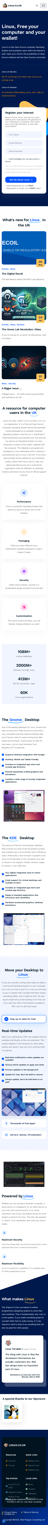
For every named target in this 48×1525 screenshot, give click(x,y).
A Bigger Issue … (12, 388)
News (12, 269)
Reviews (20, 325)
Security (12, 383)
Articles (5, 269)
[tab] (24, 1019)
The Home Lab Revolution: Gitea (21, 329)
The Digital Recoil (12, 273)
